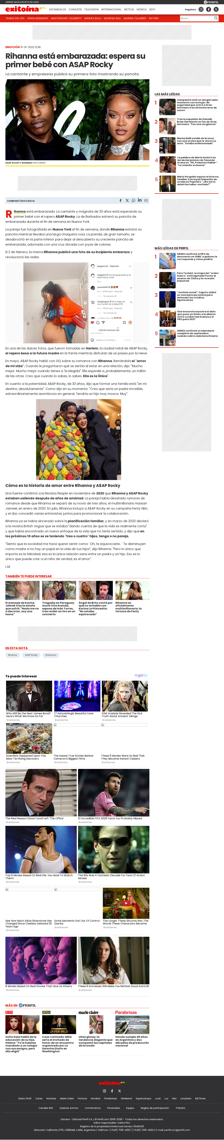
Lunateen (185, 1098)
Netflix (129, 9)
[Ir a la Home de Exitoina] (25, 9)
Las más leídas (167, 94)
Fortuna (82, 1098)
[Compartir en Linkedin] (140, 200)
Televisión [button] (91, 9)
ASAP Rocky (31, 655)
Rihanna (20, 211)
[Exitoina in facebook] (208, 9)
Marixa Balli (92, 18)
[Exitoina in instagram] (201, 9)
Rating (154, 18)
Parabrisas (110, 1098)
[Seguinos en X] (216, 9)
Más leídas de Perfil (172, 248)
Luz (166, 1098)
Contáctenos (93, 1108)
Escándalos (57, 9)
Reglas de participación (155, 1108)
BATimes (200, 1098)
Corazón (75, 9)
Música (142, 9)
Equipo (130, 1108)
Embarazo (51, 655)
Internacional (111, 9)
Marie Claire (67, 1098)
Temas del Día (15, 18)
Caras (38, 1098)
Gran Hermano (37, 18)
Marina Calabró (134, 18)
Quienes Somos (69, 1108)
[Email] (146, 201)
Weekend (126, 1098)
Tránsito (180, 1108)
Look (158, 1098)
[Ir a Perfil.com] (211, 3)
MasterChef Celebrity (66, 18)
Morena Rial (112, 18)
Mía (174, 1098)
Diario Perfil (24, 1098)
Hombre (95, 1098)
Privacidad (113, 1108)
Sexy (152, 9)
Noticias (51, 1098)
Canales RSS (46, 1108)
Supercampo (143, 1098)
